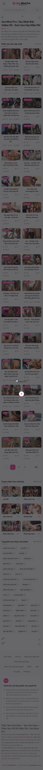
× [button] (21, 394)
